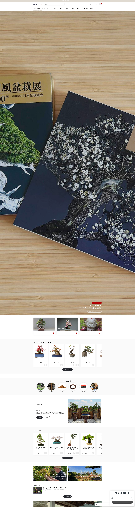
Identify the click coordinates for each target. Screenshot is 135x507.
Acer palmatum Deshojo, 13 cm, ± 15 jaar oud (40, 360)
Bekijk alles (67, 496)
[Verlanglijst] (96, 4)
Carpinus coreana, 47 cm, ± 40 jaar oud (88, 448)
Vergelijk (37, 453)
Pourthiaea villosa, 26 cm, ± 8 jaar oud (72, 359)
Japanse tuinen (85, 8)
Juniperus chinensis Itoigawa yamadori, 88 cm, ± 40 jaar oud (72, 448)
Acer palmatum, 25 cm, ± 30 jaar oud (56, 448)
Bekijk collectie (67, 369)
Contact (47, 417)
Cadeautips (92, 8)
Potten (43, 8)
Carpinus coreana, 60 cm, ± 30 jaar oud (41, 448)
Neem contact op (98, 0)
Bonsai (38, 8)
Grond (48, 8)
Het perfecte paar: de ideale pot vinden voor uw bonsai (54, 488)
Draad (67, 8)
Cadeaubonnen (92, 0)
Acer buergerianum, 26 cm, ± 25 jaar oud (56, 359)
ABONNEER (122, 502)
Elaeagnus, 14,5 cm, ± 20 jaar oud (88, 359)
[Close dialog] (133, 492)
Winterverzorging (37, 10)
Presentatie (73, 8)
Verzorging (54, 8)
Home (34, 8)
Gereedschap (61, 8)
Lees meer (39, 417)
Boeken (78, 8)
